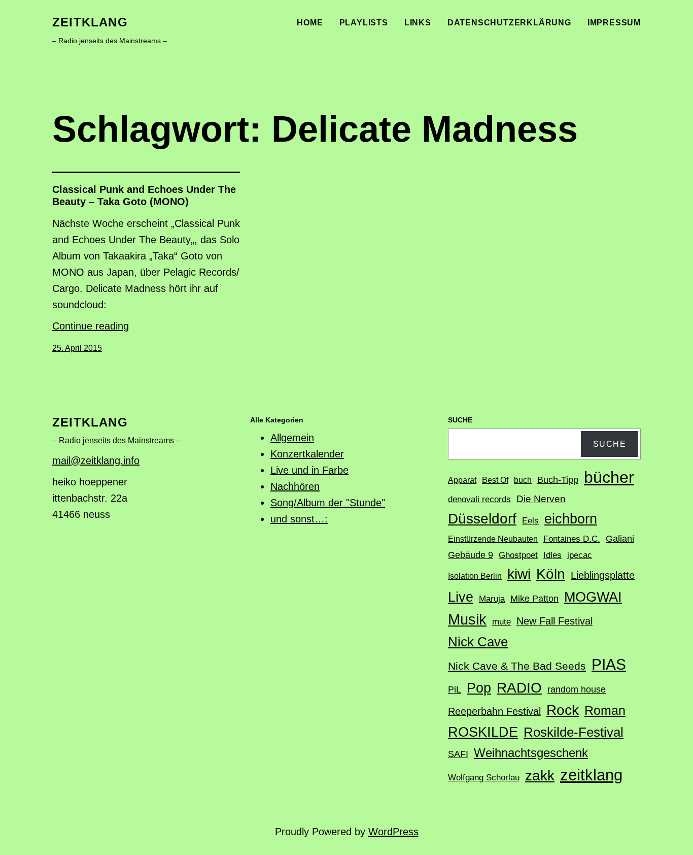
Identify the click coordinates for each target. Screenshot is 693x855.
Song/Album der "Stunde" (327, 502)
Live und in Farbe (309, 470)
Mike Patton (534, 599)
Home (310, 22)
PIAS (609, 664)
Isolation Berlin (475, 576)
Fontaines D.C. (571, 539)
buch (523, 480)
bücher (609, 477)
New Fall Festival (554, 621)
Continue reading (90, 326)
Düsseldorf (482, 518)
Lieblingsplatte (603, 575)
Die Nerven (541, 499)
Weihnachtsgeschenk (531, 753)
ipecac (579, 555)
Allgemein (292, 437)
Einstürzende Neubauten (493, 539)
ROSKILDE (483, 732)
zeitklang (90, 22)
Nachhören (295, 486)
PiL (454, 689)
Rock (562, 710)
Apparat (462, 480)
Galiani (620, 539)
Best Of (495, 480)
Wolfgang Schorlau (483, 777)
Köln (550, 574)
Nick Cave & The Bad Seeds (517, 666)
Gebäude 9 (470, 555)
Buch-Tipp (557, 480)
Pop (479, 688)
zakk (540, 775)
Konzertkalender (307, 453)
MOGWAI (593, 597)
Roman (605, 710)
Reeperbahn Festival (494, 711)
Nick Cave (478, 641)
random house (576, 689)
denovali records (479, 499)
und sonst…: (299, 518)
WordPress (393, 831)
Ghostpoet (518, 555)
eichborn (570, 519)
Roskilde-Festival (573, 732)
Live (460, 597)
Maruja (492, 599)
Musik (467, 619)
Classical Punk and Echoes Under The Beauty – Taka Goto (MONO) (144, 195)
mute (501, 622)
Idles (552, 555)
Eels (530, 520)
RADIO (519, 688)
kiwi (519, 574)
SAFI (458, 754)
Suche (610, 444)
